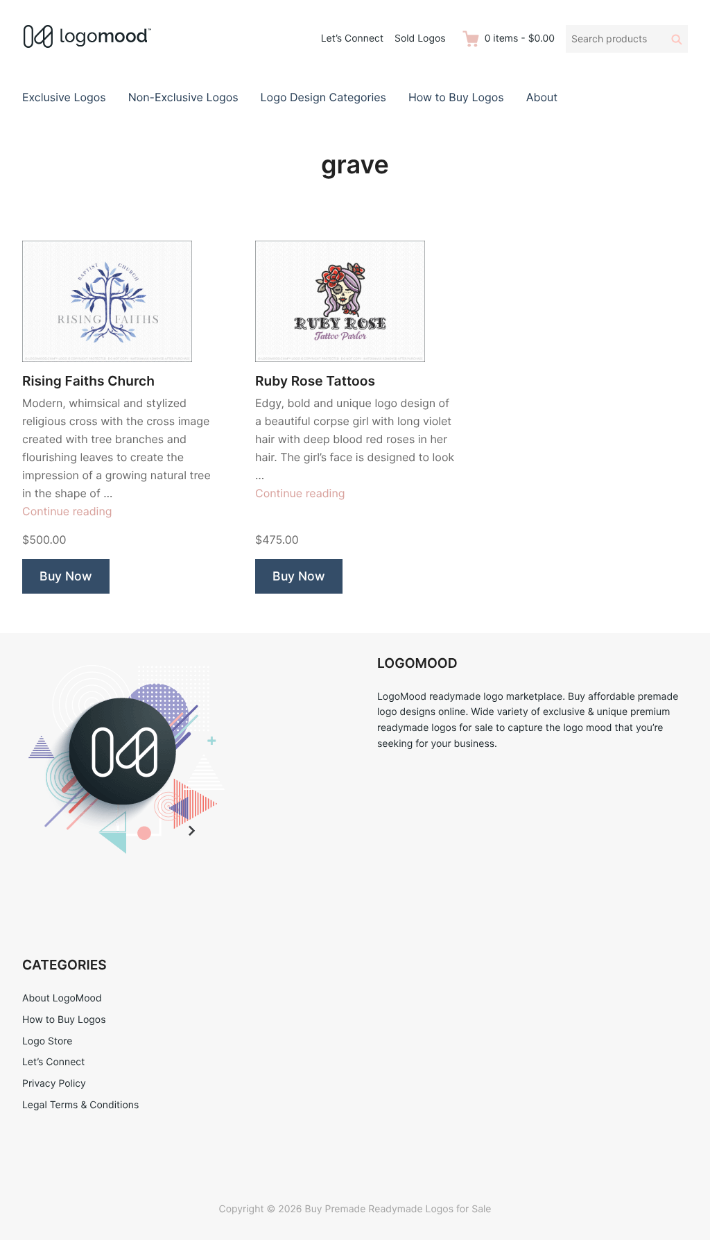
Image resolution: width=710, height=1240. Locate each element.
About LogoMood (62, 998)
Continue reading (67, 511)
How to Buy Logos (456, 97)
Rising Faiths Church (88, 381)
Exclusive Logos (64, 97)
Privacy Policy (54, 1084)
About (541, 97)
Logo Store (47, 1041)
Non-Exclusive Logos (183, 97)
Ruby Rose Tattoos (315, 381)
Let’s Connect (352, 38)
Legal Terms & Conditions (80, 1105)
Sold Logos (420, 38)
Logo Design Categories (323, 97)
